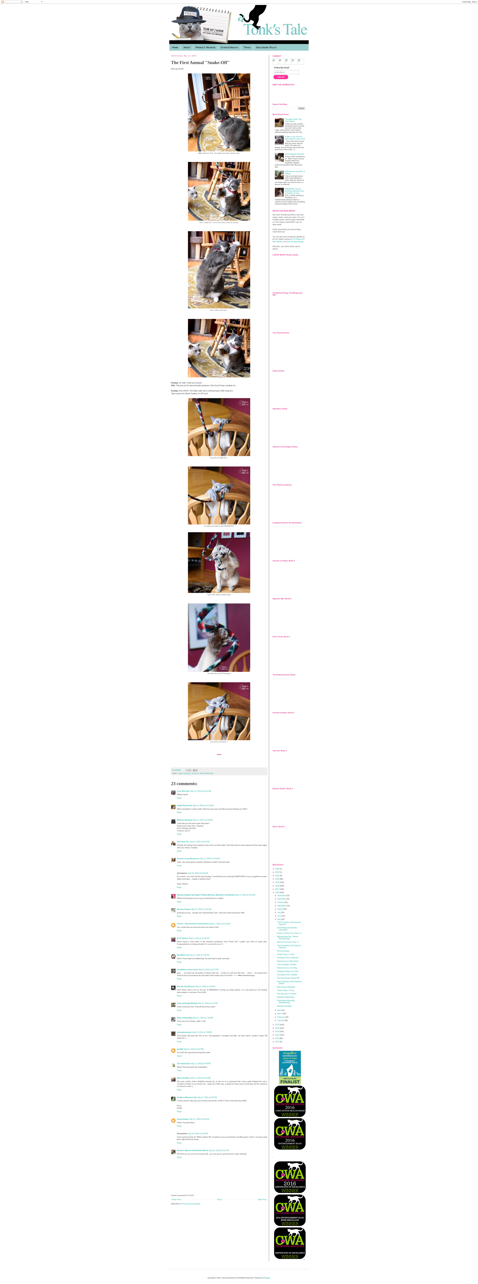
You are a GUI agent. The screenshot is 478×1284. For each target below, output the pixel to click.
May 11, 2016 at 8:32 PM (194, 1049)
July (279, 912)
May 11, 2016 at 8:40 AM (198, 873)
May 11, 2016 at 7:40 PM (203, 1018)
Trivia (247, 47)
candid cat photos (184, 773)
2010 (277, 1042)
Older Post (262, 1199)
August (280, 909)
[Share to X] (192, 770)
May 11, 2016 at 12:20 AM (203, 805)
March (280, 1014)
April (279, 1010)
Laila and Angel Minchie (187, 1003)
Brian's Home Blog (185, 1018)
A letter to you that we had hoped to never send (295, 138)
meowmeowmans (184, 1032)
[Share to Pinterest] (196, 770)
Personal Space (283, 951)
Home (175, 47)
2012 (277, 1035)
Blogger (267, 1278)
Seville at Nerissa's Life (187, 1097)
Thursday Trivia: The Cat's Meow (293, 120)
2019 (277, 882)
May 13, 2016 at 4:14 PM (219, 1150)
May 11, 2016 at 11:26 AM (199, 938)
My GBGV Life (183, 955)
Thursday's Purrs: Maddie (287, 975)
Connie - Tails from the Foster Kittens (193, 924)
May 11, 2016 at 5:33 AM (210, 859)
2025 (277, 869)
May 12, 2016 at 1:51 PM (198, 1133)
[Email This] (187, 770)
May (279, 919)
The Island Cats (183, 1063)
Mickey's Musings (184, 820)
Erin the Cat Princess (186, 986)
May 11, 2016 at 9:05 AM (245, 895)
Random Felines (184, 909)
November (281, 899)
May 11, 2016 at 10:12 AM (220, 924)
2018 (277, 886)
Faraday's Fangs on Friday (287, 971)
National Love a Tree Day (287, 968)
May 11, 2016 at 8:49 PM (200, 1078)
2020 (277, 879)
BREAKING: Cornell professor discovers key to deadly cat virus (294, 191)
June (279, 916)
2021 (277, 876)
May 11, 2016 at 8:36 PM (201, 1063)
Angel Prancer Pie (184, 805)
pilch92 (180, 1049)
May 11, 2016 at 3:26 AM (203, 820)
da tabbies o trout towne (187, 970)
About (186, 47)
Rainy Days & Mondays (286, 987)
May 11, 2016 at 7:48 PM (202, 1032)
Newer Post (176, 1199)
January (280, 1020)
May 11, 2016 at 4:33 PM (205, 986)
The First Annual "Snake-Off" (288, 978)
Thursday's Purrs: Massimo (288, 958)
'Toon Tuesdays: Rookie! (286, 964)
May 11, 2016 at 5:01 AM (199, 842)
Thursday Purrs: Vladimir (287, 994)
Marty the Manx (183, 1078)
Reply (179, 798)
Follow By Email (281, 68)
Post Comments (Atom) (191, 1204)
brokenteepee (183, 1119)
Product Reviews (205, 47)
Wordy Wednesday (206, 773)
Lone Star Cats (183, 791)
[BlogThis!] (189, 770)
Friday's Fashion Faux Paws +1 (289, 933)
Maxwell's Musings (284, 1006)
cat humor (195, 773)
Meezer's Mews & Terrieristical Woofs (192, 1150)
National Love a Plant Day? (287, 961)
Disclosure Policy (266, 47)
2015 (277, 1025)
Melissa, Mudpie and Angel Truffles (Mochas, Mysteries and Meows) (206, 895)
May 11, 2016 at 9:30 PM (207, 1097)
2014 (277, 1028)
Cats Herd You (183, 842)
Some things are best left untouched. (287, 929)
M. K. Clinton (182, 938)
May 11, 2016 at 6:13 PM (208, 1003)
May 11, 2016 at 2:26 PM (199, 955)
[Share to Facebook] (194, 770)
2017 (277, 889)
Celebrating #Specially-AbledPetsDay (286, 1001)
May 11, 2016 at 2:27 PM (208, 970)
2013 (277, 1031)
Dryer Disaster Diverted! (294, 154)
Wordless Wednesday (285, 997)
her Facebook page (295, 242)
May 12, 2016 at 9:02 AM (199, 1119)
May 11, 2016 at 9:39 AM (201, 909)
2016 (277, 892)
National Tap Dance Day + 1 (288, 942)
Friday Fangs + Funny (285, 954)
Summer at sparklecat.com (188, 859)
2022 (277, 872)
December (281, 895)
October (280, 902)
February (281, 1017)
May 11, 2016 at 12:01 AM (200, 791)
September (282, 906)
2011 (277, 1038)
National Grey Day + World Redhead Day (287, 937)
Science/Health (229, 47)
